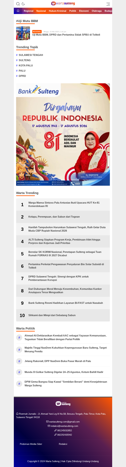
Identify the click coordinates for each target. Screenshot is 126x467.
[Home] (18, 11)
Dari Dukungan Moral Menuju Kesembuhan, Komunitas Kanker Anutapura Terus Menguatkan (65, 291)
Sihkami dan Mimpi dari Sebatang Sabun (52, 315)
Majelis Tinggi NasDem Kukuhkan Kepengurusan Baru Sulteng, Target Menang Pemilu (66, 349)
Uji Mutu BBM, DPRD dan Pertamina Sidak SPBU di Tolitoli (66, 34)
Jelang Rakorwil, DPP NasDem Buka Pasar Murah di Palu (58, 361)
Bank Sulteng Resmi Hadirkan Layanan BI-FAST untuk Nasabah (65, 303)
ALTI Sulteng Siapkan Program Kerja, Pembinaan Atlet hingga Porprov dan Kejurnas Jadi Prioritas (64, 241)
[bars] (107, 4)
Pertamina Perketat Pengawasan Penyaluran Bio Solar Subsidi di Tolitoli (66, 266)
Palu (22, 70)
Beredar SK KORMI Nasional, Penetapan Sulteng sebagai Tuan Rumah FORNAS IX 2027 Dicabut (64, 254)
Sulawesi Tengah (31, 55)
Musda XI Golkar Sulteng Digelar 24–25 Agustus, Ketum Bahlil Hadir (64, 372)
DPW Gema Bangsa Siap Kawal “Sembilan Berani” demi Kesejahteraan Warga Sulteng (66, 383)
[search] (18, 4)
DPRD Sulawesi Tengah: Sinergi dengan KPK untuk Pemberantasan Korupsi (58, 278)
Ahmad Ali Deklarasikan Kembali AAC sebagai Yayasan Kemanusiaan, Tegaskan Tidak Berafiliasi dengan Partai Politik (65, 337)
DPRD (22, 76)
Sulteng (25, 60)
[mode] (23, 4)
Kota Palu (26, 65)
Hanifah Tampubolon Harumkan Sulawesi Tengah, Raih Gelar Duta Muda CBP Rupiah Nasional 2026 (67, 229)
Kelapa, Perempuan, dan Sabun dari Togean (54, 216)
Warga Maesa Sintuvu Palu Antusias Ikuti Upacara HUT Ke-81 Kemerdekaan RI (64, 204)
